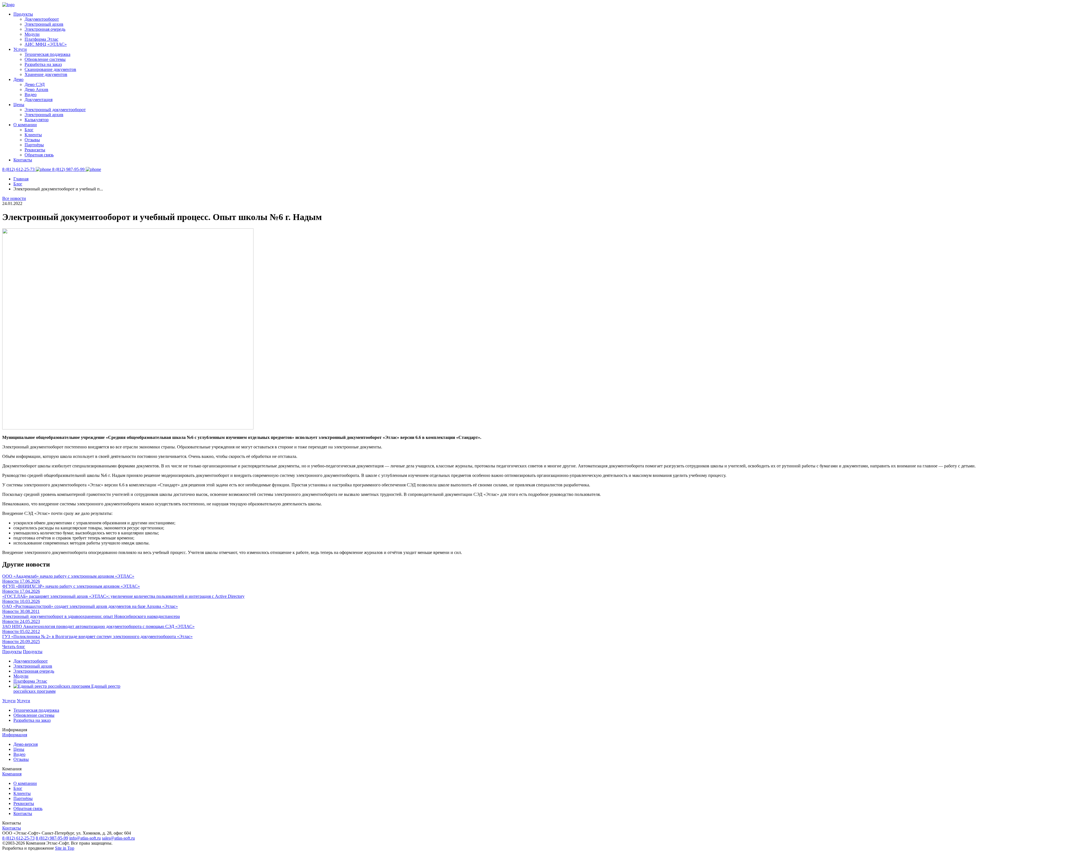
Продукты (23, 14)
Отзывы (32, 139)
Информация (14, 734)
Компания (11, 773)
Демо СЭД (35, 84)
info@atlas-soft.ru (85, 838)
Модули (32, 34)
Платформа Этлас (41, 39)
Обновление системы (45, 59)
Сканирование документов (50, 69)
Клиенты (33, 134)
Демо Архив (36, 89)
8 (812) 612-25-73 (18, 838)
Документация (38, 99)
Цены (18, 104)
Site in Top (64, 848)
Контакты (22, 159)
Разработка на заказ (43, 64)
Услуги (20, 49)
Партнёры (34, 144)
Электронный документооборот (55, 109)
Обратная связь (39, 154)
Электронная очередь (45, 29)
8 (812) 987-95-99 (52, 838)
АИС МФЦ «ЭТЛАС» (46, 44)
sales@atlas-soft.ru (118, 838)
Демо (18, 79)
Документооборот (42, 19)
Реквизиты (35, 149)
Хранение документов (46, 74)
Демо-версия (25, 744)
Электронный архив (44, 24)
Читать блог (13, 646)
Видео (31, 94)
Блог (29, 129)
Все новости (14, 198)
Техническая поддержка (47, 54)
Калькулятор (37, 119)
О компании (25, 124)
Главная (20, 178)
